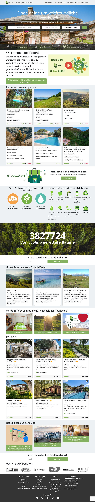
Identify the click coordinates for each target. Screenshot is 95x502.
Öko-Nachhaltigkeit (55, 490)
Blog (13, 2)
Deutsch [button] (49, 2)
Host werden (70, 2)
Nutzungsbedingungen (71, 483)
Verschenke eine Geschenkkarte (76, 333)
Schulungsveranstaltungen (40, 488)
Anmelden (57, 261)
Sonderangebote (20, 2)
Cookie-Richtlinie (71, 487)
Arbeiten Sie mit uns (24, 483)
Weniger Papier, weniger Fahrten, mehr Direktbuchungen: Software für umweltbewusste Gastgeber (19, 448)
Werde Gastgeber (19, 333)
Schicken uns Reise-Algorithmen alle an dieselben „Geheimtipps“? (47, 445)
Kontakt (24, 486)
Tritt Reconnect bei (68, 178)
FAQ (40, 481)
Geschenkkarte (60, 2)
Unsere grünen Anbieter (39, 486)
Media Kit (24, 481)
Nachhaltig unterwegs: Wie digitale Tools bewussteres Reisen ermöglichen (75, 439)
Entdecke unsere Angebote (21, 87)
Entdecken (55, 488)
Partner (24, 484)
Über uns (23, 479)
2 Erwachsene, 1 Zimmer (71, 27)
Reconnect (29, 2)
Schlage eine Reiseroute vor (47, 333)
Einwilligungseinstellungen (71, 489)
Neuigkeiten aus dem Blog (20, 422)
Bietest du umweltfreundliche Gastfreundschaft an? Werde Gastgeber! (27, 81)
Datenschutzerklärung (71, 485)
